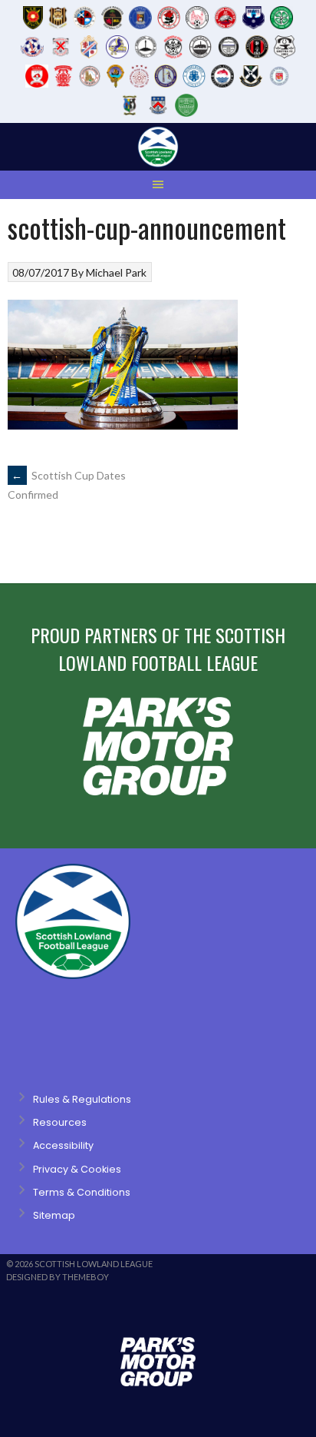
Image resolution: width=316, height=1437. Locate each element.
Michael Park (116, 272)
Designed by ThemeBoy (57, 1277)
